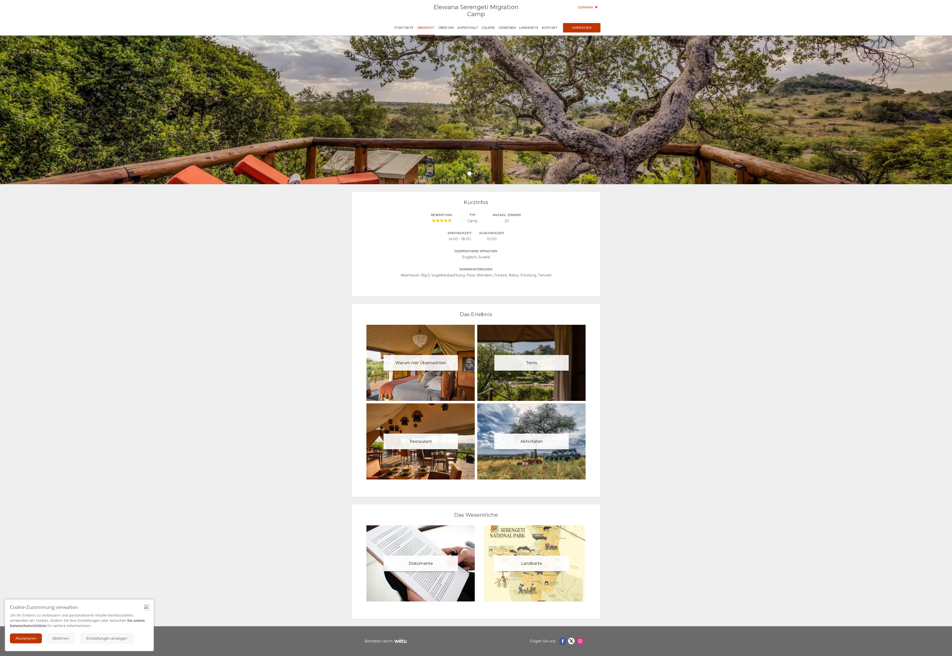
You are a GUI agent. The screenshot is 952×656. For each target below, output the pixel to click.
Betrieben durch (378, 641)
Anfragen (582, 28)
